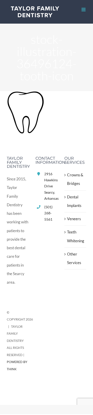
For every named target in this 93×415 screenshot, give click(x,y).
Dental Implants (74, 201)
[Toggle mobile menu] (83, 9)
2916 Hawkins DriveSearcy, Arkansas (51, 186)
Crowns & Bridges (75, 179)
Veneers (74, 218)
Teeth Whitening (75, 236)
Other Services (74, 258)
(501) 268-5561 (48, 213)
